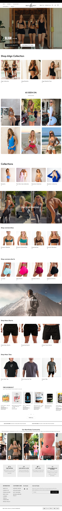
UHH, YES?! (43, 260)
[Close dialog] (9, 240)
